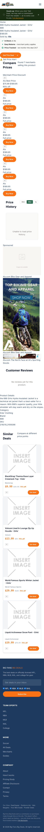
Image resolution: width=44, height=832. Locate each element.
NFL (7, 688)
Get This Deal (10, 55)
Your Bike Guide (16, 808)
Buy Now (9, 91)
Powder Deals (29, 808)
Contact (6, 788)
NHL (28, 688)
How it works (8, 775)
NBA (13, 688)
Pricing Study (9, 779)
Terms (5, 796)
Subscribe (22, 694)
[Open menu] (40, 4)
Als (4, 81)
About (5, 771)
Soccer (6, 743)
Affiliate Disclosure (11, 783)
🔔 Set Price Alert (8, 59)
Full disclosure (17, 18)
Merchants (7, 752)
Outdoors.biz (26, 805)
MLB (21, 688)
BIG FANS (12, 668)
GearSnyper (15, 805)
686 (2, 28)
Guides (6, 756)
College (6, 728)
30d (23, 202)
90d (29, 202)
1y (36, 202)
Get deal (33, 492)
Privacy (6, 792)
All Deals (7, 747)
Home (3, 22)
